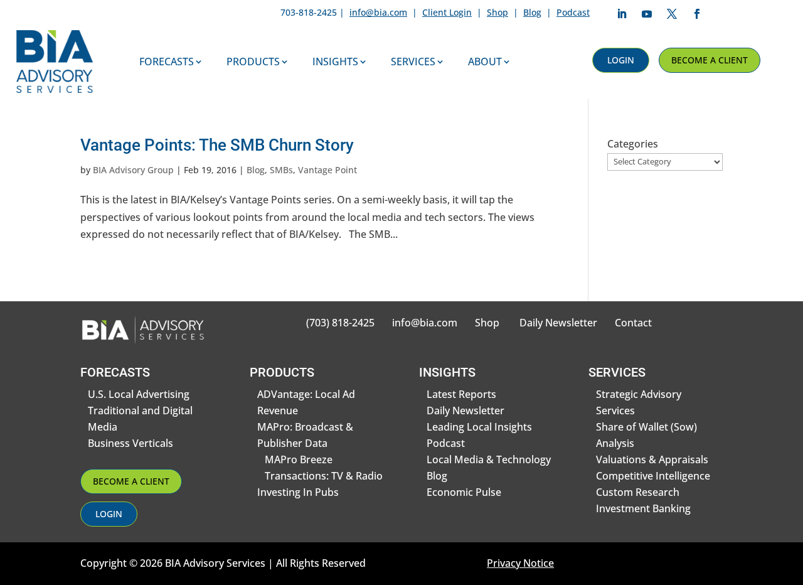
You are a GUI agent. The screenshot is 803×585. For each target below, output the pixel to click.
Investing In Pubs (298, 492)
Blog (532, 12)
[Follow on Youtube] (647, 14)
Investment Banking (643, 508)
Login (620, 60)
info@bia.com (378, 12)
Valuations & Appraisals (652, 459)
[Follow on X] (672, 14)
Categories (632, 144)
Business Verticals (130, 443)
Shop (497, 12)
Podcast (573, 12)
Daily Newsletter (558, 323)
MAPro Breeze (298, 459)
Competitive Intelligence (653, 476)
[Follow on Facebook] (697, 14)
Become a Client (709, 60)
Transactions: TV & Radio (324, 476)
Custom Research (637, 492)
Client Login (447, 12)
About (485, 61)
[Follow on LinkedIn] (622, 14)
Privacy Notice (520, 563)
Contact (633, 323)
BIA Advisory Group (133, 170)
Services (413, 61)
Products (253, 61)
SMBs (281, 170)
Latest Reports (461, 394)
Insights (335, 61)
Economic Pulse (464, 492)
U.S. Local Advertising (138, 394)
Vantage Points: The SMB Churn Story (217, 145)
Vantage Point (327, 170)
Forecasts (166, 61)
